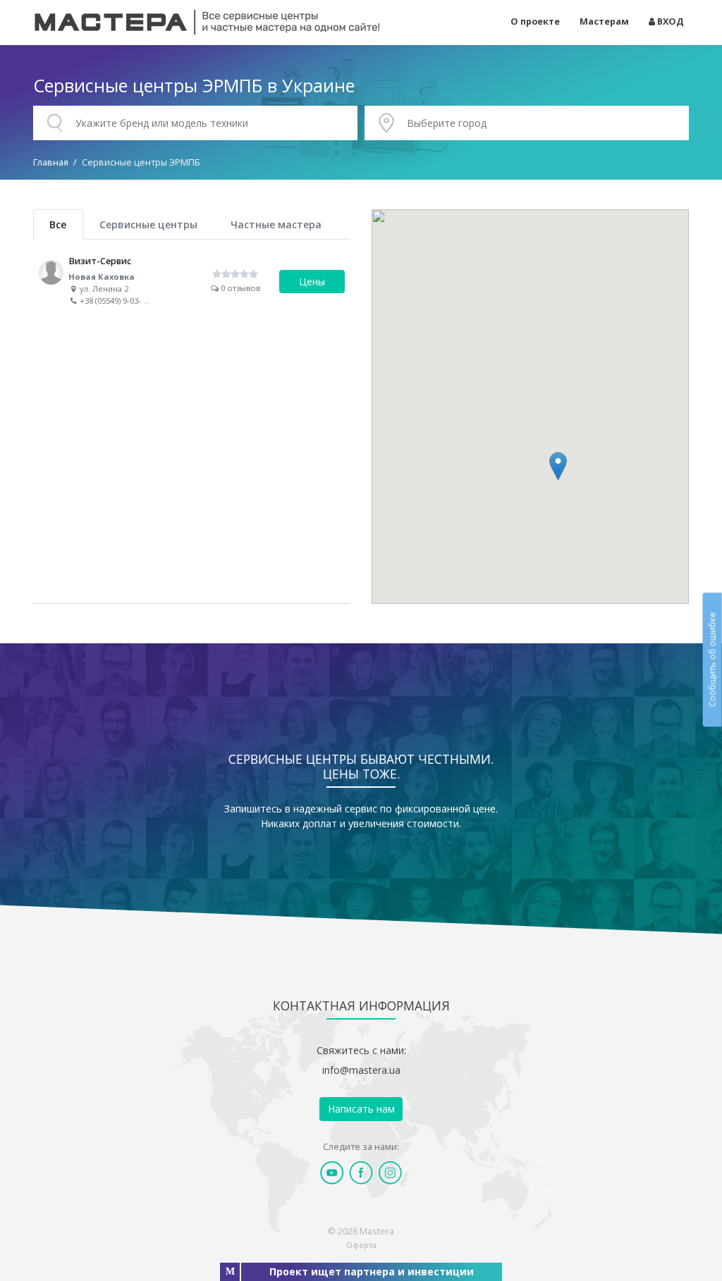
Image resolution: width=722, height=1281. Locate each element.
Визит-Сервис (192, 282)
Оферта (361, 1244)
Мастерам (604, 21)
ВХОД (669, 21)
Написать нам (361, 1108)
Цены (312, 281)
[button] (558, 466)
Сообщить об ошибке (712, 659)
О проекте (535, 21)
